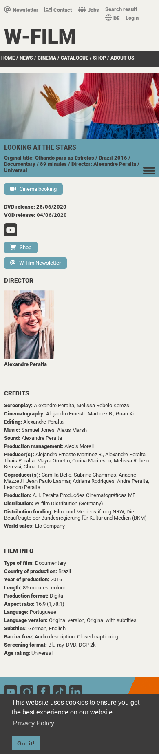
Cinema (47, 58)
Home (8, 58)
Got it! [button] (26, 743)
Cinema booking (38, 189)
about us (122, 58)
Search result (121, 9)
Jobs (93, 10)
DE (116, 18)
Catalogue (74, 58)
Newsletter (25, 10)
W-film (40, 37)
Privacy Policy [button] (33, 723)
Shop (99, 58)
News (26, 58)
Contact (62, 10)
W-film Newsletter (40, 263)
